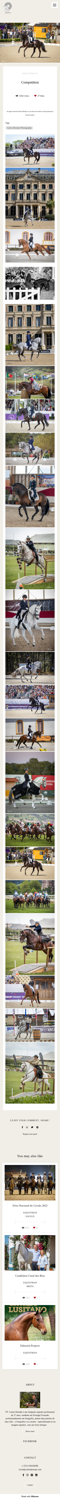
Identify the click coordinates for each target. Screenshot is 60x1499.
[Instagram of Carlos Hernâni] (27, 1475)
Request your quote (30, 1134)
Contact (30, 1485)
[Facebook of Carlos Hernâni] (23, 1475)
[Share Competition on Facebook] (22, 1127)
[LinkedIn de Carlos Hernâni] (36, 1475)
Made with (30, 1496)
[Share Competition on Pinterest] (37, 1127)
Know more (30, 1431)
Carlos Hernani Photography (19, 128)
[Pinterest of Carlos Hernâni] (32, 1475)
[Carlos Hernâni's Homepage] (7, 8)
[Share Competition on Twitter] (32, 1127)
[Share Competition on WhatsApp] (27, 1127)
